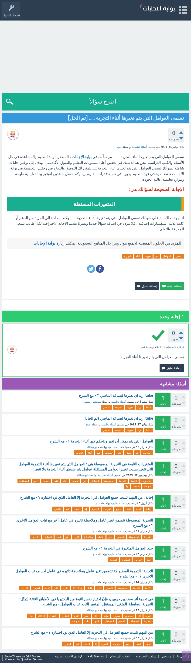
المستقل (109, 621)
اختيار (96, 616)
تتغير (56, 481)
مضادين (129, 616)
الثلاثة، (41, 616)
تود (67, 509)
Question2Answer (32, 659)
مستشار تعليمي (91, 401)
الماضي (106, 407)
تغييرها (75, 481)
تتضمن (120, 536)
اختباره (57, 509)
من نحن (166, 656)
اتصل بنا (181, 656)
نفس (86, 616)
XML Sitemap (96, 656)
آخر (67, 536)
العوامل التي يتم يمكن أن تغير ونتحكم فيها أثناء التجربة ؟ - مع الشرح (101, 441)
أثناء (138, 256)
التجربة (127, 256)
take (148, 407)
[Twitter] (91, 269)
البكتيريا (65, 616)
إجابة (148, 509)
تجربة (148, 616)
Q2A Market (33, 656)
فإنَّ (106, 616)
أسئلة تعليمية (139, 146)
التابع (96, 621)
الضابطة (134, 621)
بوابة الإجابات (82, 157)
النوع (76, 616)
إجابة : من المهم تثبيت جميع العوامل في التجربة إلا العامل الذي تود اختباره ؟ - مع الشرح (86, 497)
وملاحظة (88, 536)
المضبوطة (108, 481)
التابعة (134, 481)
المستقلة (24, 481)
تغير (119, 452)
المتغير (122, 621)
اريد (139, 407)
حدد (149, 559)
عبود (88, 424)
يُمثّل (31, 616)
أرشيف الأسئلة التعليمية (68, 656)
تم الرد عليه (177, 346)
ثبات (58, 536)
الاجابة (148, 588)
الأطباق (53, 616)
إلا (86, 509)
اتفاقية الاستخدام (120, 656)
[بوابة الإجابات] (156, 8)
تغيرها (148, 256)
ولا (127, 486)
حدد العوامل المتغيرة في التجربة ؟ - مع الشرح (118, 548)
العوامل (167, 256)
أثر (139, 616)
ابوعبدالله (92, 447)
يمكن (128, 452)
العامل (77, 509)
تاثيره (76, 536)
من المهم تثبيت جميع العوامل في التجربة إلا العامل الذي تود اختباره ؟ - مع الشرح (92, 632)
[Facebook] (100, 269)
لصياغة (118, 407)
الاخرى (35, 536)
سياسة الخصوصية (146, 656)
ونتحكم (108, 452)
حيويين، (116, 616)
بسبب (46, 481)
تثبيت (128, 509)
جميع (118, 509)
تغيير (36, 481)
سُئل (181, 146)
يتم (156, 256)
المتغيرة (126, 559)
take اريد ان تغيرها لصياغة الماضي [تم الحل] (119, 418)
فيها (98, 452)
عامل (101, 536)
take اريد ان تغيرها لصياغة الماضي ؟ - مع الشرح (116, 395)
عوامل (147, 486)
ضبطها (136, 486)
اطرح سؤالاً (103, 101)
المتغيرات (146, 481)
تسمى (179, 256)
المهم (138, 509)
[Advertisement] (95, 55)
